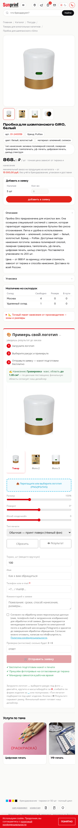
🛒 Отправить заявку (39, 659)
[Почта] (54, 5)
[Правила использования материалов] (54, 808)
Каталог (19, 22)
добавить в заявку (39, 199)
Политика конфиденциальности (29, 637)
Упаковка (11, 278)
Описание (11, 212)
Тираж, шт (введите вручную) (23, 556)
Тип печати (13, 526)
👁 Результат (55, 543)
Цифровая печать (15, 757)
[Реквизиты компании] (46, 808)
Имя (9, 570)
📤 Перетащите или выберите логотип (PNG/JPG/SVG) (39, 485)
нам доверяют (19, 807)
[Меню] (23, 5)
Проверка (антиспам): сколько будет (30, 643)
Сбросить (22, 544)
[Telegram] (41, 5)
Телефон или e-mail (18, 583)
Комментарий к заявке (19, 596)
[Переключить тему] (63, 5)
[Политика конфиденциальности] (63, 808)
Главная (7, 22)
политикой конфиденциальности (17, 823)
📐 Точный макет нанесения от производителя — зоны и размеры (36, 316)
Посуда (31, 22)
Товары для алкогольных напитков (22, 26)
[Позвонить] (72, 5)
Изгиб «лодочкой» (39, 516)
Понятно (67, 821)
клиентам (35, 807)
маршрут (46, 814)
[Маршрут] (34, 5)
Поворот (39, 506)
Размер (39, 495)
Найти (68, 12)
